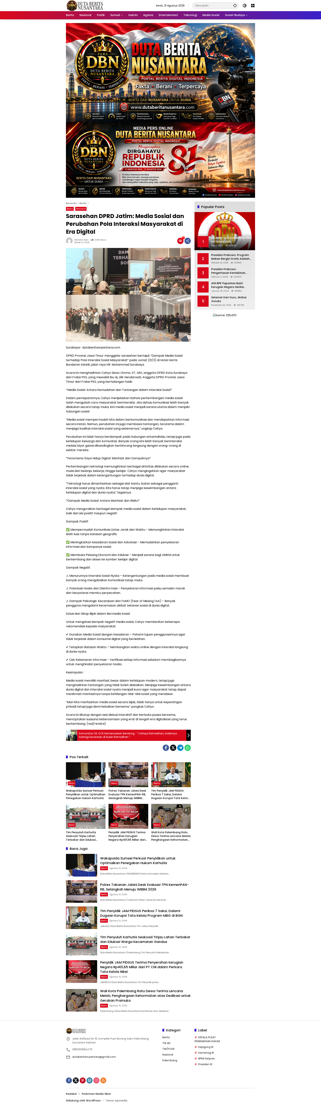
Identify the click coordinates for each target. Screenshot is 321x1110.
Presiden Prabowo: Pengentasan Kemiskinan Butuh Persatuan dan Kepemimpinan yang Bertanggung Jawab (228, 271)
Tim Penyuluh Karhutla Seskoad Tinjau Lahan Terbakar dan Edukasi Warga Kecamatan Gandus (84, 836)
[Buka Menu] (253, 5)
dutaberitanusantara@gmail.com (94, 1057)
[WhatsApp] (187, 748)
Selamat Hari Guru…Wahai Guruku (228, 299)
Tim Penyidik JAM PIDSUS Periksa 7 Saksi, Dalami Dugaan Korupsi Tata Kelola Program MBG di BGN (170, 794)
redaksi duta (81, 240)
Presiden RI (205, 1064)
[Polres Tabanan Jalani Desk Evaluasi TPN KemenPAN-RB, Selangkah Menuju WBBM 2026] (128, 774)
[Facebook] (166, 748)
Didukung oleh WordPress (83, 1100)
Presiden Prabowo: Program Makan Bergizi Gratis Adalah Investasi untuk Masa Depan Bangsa (230, 257)
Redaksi (71, 1094)
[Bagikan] (187, 241)
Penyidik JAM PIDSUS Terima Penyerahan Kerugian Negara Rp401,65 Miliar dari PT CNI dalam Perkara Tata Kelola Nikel (126, 836)
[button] (235, 5)
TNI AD (166, 1043)
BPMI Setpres (206, 1058)
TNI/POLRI (168, 1049)
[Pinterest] (83, 1080)
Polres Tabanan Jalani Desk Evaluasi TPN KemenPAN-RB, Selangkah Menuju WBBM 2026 (127, 794)
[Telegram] (180, 748)
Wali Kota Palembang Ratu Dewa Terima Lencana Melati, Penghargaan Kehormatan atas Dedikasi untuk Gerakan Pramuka (171, 836)
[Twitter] (173, 748)
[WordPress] (90, 1080)
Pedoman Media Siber (96, 1094)
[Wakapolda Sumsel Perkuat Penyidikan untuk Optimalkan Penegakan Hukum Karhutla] (86, 774)
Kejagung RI (205, 1047)
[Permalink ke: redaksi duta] (70, 241)
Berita (70, 208)
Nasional (81, 208)
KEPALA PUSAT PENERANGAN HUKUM (207, 1039)
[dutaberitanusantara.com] (84, 5)
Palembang (169, 1060)
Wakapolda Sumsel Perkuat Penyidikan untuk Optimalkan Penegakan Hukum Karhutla (85, 794)
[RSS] (103, 1080)
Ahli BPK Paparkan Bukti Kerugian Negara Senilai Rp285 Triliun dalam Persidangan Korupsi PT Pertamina (227, 285)
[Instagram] (96, 1080)
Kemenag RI (206, 1053)
